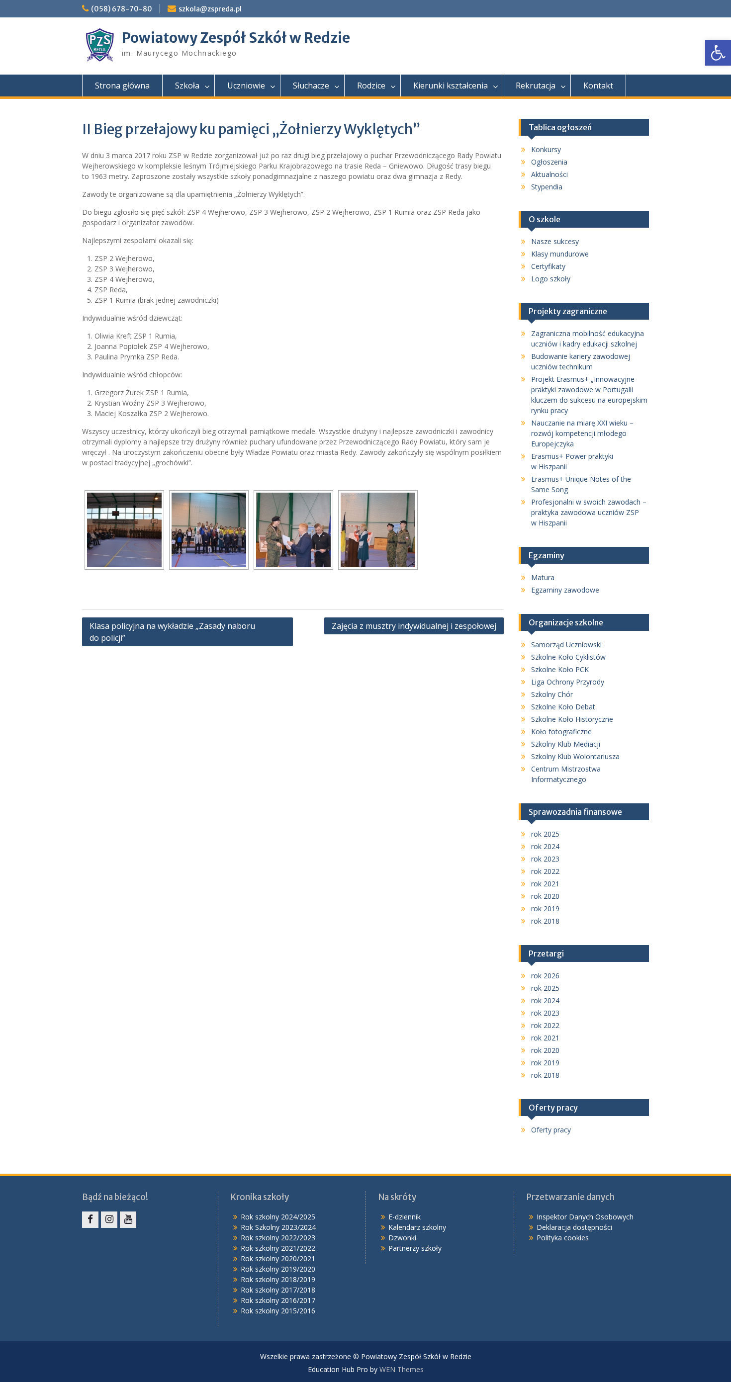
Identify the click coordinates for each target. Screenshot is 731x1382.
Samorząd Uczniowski (566, 644)
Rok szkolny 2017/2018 (278, 1290)
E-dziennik (404, 1216)
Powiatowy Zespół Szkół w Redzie (236, 38)
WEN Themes (401, 1369)
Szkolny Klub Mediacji (565, 744)
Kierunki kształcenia (450, 85)
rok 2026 (545, 975)
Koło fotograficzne (561, 731)
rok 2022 (545, 871)
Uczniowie (246, 85)
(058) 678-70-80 (121, 8)
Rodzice (371, 85)
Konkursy (546, 149)
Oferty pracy (551, 1129)
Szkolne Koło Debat (563, 706)
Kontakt (598, 85)
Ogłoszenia (549, 162)
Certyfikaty (548, 266)
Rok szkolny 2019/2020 (278, 1269)
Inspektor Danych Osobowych (585, 1216)
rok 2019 (545, 908)
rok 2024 (545, 846)
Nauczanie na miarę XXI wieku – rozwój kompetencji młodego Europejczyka (582, 433)
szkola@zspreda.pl (210, 8)
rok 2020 (545, 896)
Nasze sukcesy (555, 241)
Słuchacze (311, 85)
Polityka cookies (563, 1237)
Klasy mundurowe (560, 254)
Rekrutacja (535, 85)
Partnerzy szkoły (415, 1248)
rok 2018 (545, 921)
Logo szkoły (550, 278)
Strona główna (122, 85)
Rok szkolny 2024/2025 (278, 1216)
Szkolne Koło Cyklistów (568, 657)
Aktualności (549, 174)
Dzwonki (402, 1237)
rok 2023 (545, 859)
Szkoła (187, 85)
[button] (718, 53)
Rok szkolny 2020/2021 (278, 1258)
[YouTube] (128, 1219)
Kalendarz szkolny (417, 1227)
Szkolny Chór (552, 694)
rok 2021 (545, 883)
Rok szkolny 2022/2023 (278, 1237)
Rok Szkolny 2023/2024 (278, 1227)
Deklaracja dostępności (574, 1227)
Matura (542, 577)
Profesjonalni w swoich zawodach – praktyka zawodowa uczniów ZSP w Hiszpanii (588, 512)
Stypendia (546, 186)
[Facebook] (90, 1219)
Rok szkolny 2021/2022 (278, 1248)
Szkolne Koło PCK (560, 669)
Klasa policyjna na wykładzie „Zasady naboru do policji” (172, 631)
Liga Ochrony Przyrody (567, 682)
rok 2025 (545, 834)
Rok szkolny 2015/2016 (278, 1310)
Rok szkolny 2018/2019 (278, 1279)
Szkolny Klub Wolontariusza (575, 756)
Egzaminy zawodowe (565, 590)
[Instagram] (109, 1219)
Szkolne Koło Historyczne (572, 719)
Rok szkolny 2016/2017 (278, 1300)
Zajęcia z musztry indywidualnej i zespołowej (414, 625)
